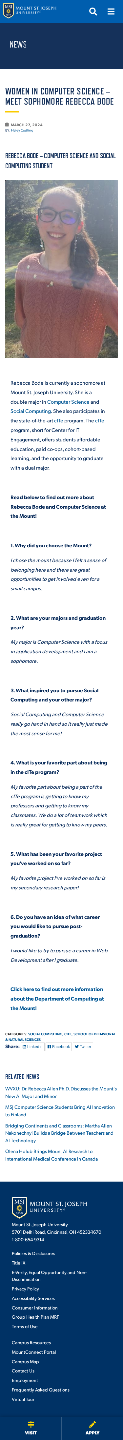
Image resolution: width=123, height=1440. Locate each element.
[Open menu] (111, 11)
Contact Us (23, 1370)
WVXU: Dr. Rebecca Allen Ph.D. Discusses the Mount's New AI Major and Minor (61, 1092)
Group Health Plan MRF (35, 1317)
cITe (58, 420)
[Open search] (93, 11)
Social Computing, (46, 1033)
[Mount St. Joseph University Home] (29, 11)
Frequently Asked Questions (41, 1389)
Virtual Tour (23, 1399)
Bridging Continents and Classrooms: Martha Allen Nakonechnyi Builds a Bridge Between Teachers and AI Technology (59, 1132)
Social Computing (30, 410)
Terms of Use (25, 1326)
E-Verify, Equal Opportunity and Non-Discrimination (49, 1275)
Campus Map (25, 1361)
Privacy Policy (25, 1288)
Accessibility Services (33, 1298)
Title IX (18, 1263)
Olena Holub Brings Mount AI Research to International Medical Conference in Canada (51, 1155)
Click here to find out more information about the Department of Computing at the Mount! (57, 998)
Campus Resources (31, 1342)
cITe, (68, 1033)
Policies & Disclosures (33, 1253)
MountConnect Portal (34, 1352)
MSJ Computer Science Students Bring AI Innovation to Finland (60, 1110)
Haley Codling (22, 130)
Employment (25, 1380)
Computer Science (68, 401)
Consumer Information (35, 1307)
